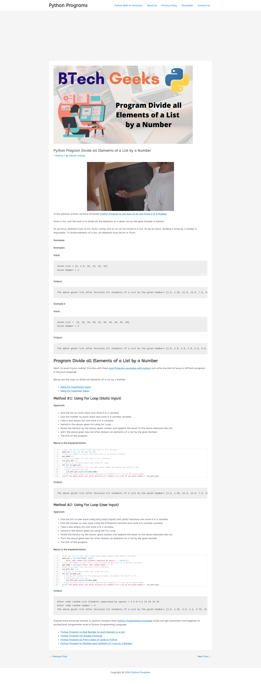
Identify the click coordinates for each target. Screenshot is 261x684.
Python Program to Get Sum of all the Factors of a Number (133, 214)
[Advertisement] (130, 31)
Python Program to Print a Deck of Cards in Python (88, 639)
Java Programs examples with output (130, 368)
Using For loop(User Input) (75, 390)
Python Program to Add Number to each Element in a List (92, 632)
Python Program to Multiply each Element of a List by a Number (96, 643)
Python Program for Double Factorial (81, 635)
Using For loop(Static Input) (75, 387)
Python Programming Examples (134, 620)
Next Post (205, 656)
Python (59, 155)
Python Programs (68, 5)
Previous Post (58, 656)
